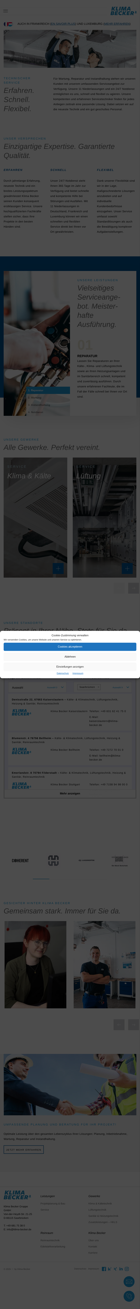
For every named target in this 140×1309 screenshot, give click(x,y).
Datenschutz (63, 673)
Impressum (78, 673)
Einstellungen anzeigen (70, 666)
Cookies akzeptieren (70, 646)
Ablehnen (70, 656)
